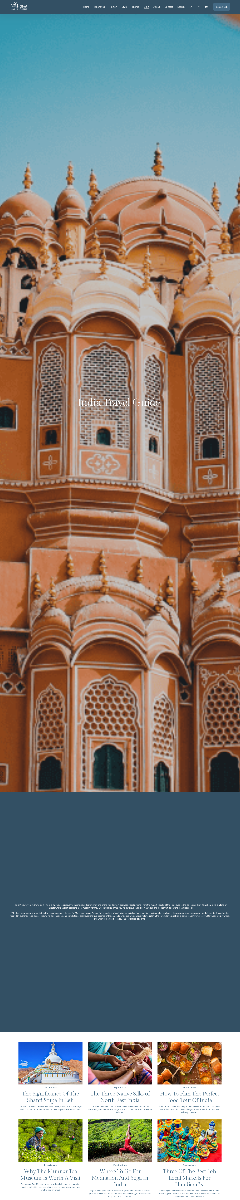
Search (181, 6)
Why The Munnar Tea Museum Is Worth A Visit (50, 1174)
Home (86, 6)
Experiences (120, 1087)
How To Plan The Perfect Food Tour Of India (189, 1097)
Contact (169, 6)
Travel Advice (189, 1087)
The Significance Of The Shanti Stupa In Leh (50, 1097)
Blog (146, 6)
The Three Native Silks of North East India (120, 1097)
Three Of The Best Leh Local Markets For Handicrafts (189, 1178)
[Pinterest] (206, 6)
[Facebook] (199, 6)
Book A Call (222, 6)
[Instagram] (191, 6)
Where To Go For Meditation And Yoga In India (120, 1178)
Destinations (50, 1087)
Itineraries (99, 6)
